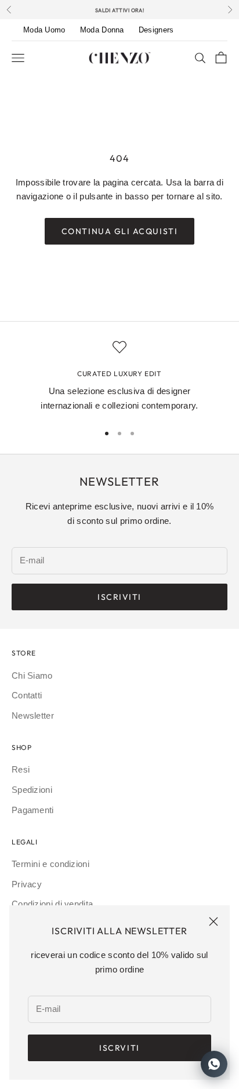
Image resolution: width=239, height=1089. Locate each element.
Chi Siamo (32, 675)
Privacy (27, 884)
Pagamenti (33, 810)
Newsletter (33, 715)
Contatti (27, 695)
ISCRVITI (119, 1048)
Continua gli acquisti (119, 231)
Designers (156, 30)
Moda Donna (102, 30)
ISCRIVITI (119, 597)
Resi (21, 769)
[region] (119, 376)
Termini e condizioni (50, 864)
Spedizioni (32, 790)
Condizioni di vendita (52, 904)
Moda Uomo (44, 30)
